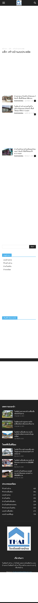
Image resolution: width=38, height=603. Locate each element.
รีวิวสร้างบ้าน (7, 263)
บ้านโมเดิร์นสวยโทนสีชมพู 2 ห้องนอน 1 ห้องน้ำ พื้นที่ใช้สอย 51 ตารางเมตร (25, 151)
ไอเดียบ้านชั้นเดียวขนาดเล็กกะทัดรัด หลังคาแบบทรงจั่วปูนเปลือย (24, 434)
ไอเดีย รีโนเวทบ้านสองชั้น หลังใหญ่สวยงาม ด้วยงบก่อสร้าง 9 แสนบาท (24, 452)
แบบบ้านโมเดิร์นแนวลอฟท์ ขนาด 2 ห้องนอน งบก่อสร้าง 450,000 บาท (23, 473)
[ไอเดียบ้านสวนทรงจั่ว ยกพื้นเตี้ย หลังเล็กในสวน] (7, 414)
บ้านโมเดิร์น (7, 266)
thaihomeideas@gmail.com (22, 572)
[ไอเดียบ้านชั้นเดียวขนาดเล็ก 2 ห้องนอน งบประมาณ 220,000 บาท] (7, 463)
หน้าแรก (4, 49)
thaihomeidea (18, 101)
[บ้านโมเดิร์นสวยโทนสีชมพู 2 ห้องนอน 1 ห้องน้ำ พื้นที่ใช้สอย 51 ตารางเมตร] (7, 151)
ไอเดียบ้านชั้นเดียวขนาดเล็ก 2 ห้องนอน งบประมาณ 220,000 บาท (24, 462)
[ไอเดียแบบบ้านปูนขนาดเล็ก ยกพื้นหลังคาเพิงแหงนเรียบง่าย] (7, 424)
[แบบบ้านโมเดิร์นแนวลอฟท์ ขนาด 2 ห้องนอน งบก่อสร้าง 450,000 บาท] (7, 473)
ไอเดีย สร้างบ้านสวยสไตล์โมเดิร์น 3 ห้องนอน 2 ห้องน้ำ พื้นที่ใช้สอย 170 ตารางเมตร (24, 108)
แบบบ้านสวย (7, 260)
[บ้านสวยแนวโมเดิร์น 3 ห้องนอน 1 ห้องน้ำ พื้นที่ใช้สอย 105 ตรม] (7, 98)
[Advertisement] (19, 26)
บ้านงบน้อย (7, 269)
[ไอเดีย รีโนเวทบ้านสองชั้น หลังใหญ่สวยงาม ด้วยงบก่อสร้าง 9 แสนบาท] (7, 452)
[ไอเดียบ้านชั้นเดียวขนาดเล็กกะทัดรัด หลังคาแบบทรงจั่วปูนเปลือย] (7, 434)
